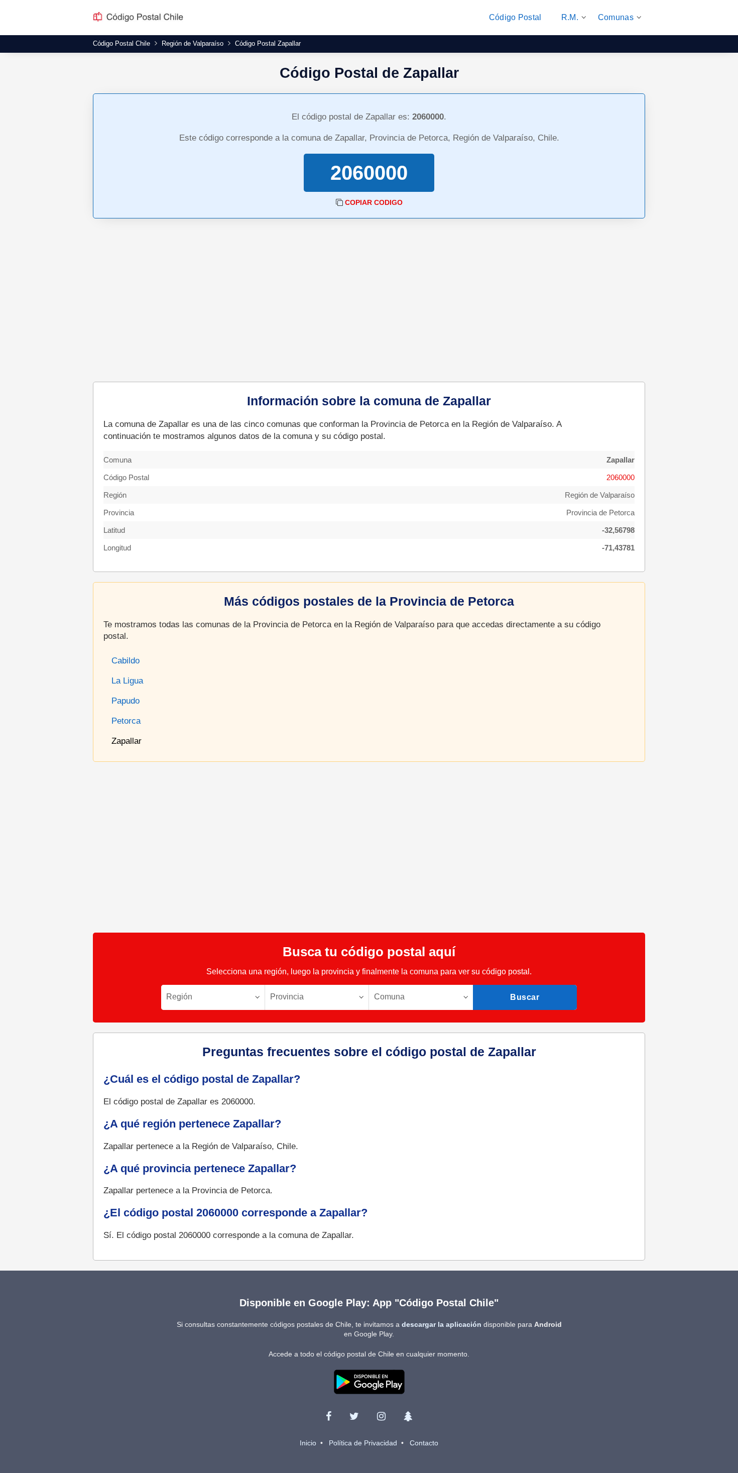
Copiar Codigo (374, 202)
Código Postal (515, 17)
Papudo (125, 701)
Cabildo (125, 660)
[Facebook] (328, 1416)
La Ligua (127, 681)
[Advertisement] (369, 301)
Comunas (616, 17)
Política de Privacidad (363, 1443)
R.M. (569, 17)
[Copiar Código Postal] (339, 202)
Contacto (424, 1443)
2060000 (620, 477)
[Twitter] (354, 1416)
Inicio (308, 1443)
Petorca (126, 721)
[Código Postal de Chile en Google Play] (369, 1381)
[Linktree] (408, 1416)
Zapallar (126, 741)
